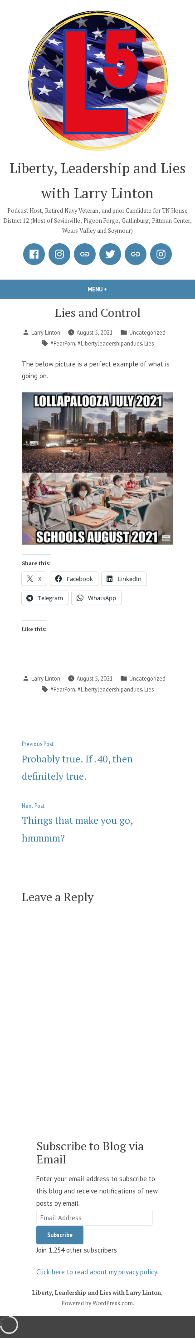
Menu (113, 289)
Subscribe (60, 1234)
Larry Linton (45, 332)
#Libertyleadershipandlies (110, 343)
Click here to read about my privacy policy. (97, 1272)
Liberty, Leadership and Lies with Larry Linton (96, 1293)
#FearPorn (62, 343)
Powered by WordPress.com (97, 1303)
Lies (149, 343)
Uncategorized (147, 332)
